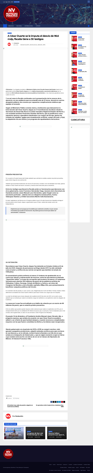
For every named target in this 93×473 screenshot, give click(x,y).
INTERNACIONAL (29, 25)
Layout (77, 467)
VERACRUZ (11, 25)
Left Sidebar (82, 467)
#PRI (44, 44)
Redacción (16, 43)
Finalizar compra (71, 467)
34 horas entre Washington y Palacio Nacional (82, 64)
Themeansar (26, 467)
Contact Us (65, 464)
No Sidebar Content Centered (55, 470)
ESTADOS (9, 33)
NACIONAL (19, 25)
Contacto (70, 464)
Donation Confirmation (78, 464)
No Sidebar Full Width (66, 470)
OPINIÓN (38, 25)
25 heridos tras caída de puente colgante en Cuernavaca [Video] (20, 405)
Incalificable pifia (82, 71)
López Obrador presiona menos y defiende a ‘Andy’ (82, 56)
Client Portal (59, 464)
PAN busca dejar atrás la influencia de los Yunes (82, 104)
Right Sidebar (83, 470)
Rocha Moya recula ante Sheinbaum (81, 40)
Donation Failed (87, 464)
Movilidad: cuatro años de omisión (82, 112)
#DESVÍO (40, 44)
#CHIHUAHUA (33, 44)
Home (50, 464)
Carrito (54, 464)
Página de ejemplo (75, 470)
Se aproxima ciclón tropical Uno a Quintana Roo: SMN (50, 405)
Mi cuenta (88, 467)
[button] (86, 26)
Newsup (20, 467)
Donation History (63, 467)
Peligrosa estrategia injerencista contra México (81, 80)
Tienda (88, 470)
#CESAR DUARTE (24, 44)
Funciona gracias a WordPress (9, 467)
